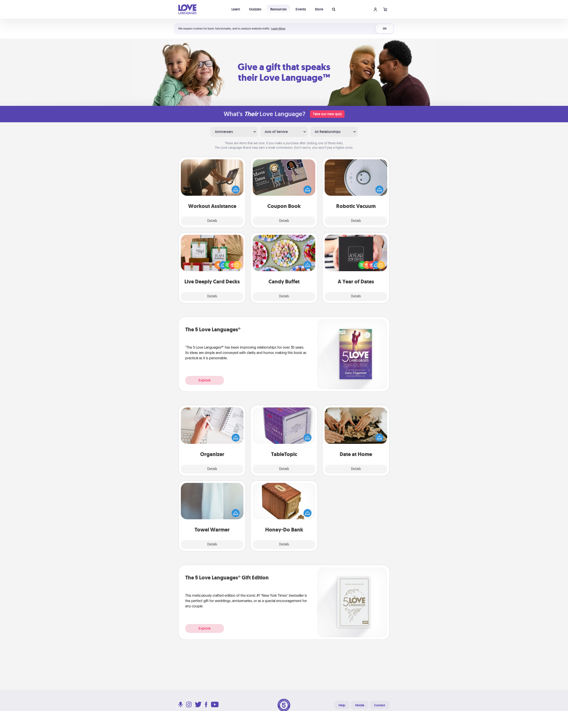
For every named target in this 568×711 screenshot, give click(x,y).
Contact (379, 705)
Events (301, 9)
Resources (278, 9)
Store (319, 9)
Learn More (278, 28)
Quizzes (255, 9)
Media (359, 705)
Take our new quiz (327, 114)
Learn (235, 9)
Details (212, 221)
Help (342, 705)
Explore (205, 380)
